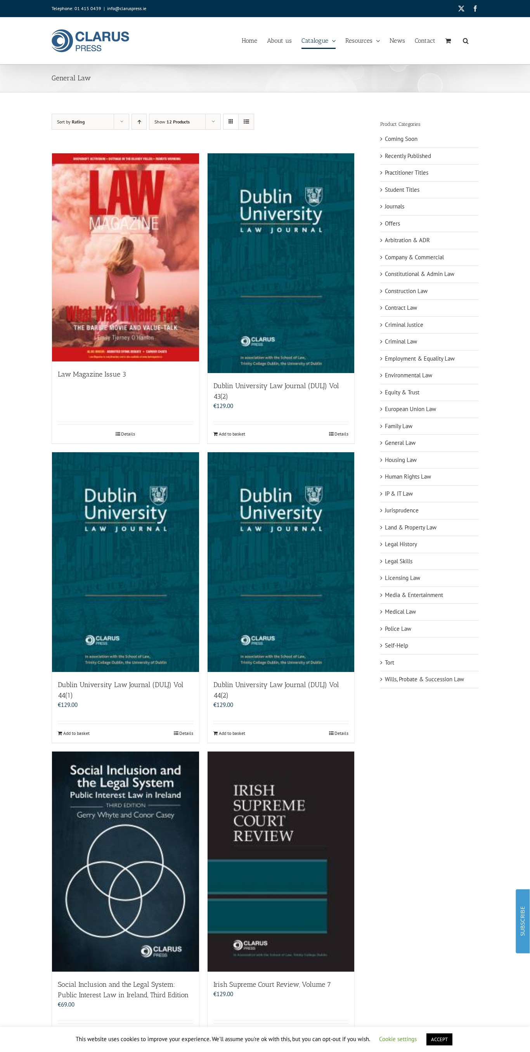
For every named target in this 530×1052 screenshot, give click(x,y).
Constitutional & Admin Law (419, 274)
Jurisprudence (402, 510)
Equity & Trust (402, 392)
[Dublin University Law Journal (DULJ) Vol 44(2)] (281, 562)
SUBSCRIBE (522, 921)
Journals (394, 206)
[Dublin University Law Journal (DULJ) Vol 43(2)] (281, 263)
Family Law (398, 426)
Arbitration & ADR (407, 240)
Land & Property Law (410, 527)
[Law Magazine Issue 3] (125, 257)
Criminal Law (401, 341)
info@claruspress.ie (126, 8)
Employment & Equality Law (420, 358)
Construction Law (406, 291)
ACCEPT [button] (439, 1039)
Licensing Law (402, 578)
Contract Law (401, 307)
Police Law (398, 628)
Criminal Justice (404, 324)
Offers (392, 223)
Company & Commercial (414, 257)
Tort (389, 662)
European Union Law (410, 409)
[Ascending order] (139, 122)
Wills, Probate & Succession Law (424, 679)
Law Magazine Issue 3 (92, 374)
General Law (400, 442)
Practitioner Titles (406, 172)
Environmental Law (408, 375)
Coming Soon (401, 138)
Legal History (401, 544)
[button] (466, 40)
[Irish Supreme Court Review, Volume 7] (281, 862)
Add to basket (232, 434)
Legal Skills (398, 561)
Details (128, 434)
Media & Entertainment (414, 595)
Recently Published (408, 156)
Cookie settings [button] (398, 1039)
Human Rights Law (408, 476)
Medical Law (400, 611)
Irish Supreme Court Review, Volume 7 (272, 984)
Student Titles (402, 189)
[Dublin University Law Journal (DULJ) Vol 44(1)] (125, 562)
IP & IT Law (399, 493)
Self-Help (396, 645)
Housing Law (401, 460)
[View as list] (246, 121)
